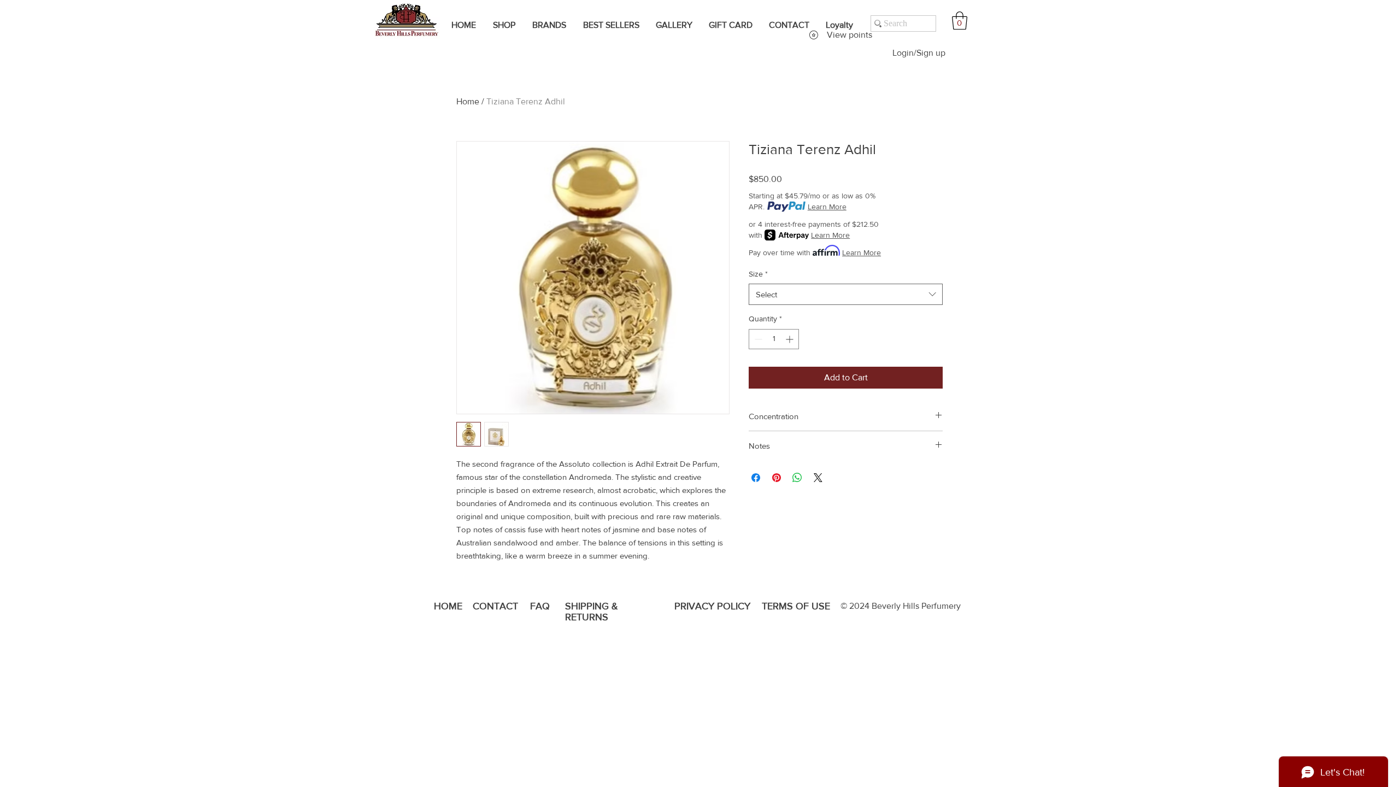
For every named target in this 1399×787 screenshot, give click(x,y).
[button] (959, 20)
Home (467, 101)
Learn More (827, 206)
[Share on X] (818, 477)
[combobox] (846, 294)
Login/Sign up (918, 52)
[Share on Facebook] (755, 477)
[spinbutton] (774, 339)
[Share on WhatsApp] (797, 477)
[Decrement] (757, 339)
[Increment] (790, 339)
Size (758, 273)
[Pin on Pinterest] (776, 477)
